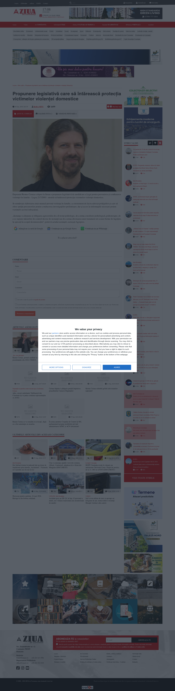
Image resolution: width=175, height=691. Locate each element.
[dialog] (87, 345)
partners (55, 333)
